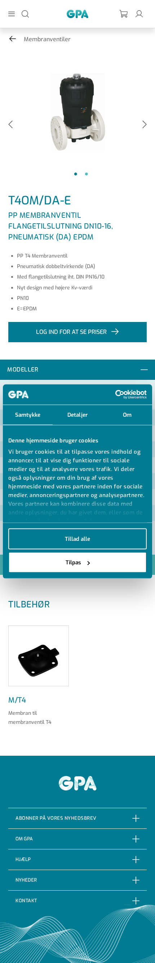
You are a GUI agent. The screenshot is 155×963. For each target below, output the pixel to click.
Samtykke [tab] (27, 414)
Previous (10, 125)
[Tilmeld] (124, 14)
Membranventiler (47, 39)
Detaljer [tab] (77, 414)
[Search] (25, 13)
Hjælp (23, 859)
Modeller (22, 369)
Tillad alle (77, 538)
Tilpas (73, 562)
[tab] (77, 370)
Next (144, 125)
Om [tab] (127, 414)
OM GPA (24, 839)
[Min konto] (139, 13)
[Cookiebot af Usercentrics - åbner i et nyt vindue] (115, 394)
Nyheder (26, 880)
